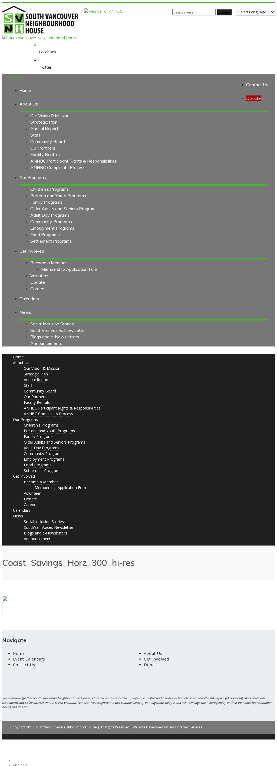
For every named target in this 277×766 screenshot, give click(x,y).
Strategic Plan (44, 122)
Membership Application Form (69, 269)
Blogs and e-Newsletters (54, 336)
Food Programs (45, 234)
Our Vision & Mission (50, 115)
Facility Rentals (45, 154)
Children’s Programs (49, 189)
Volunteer (39, 275)
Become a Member (48, 262)
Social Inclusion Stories (52, 323)
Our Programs (32, 177)
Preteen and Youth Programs (58, 195)
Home (25, 90)
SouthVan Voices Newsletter (58, 330)
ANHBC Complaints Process (57, 167)
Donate (37, 282)
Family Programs (46, 202)
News (25, 312)
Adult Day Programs (50, 215)
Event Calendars (29, 659)
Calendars (29, 298)
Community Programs (51, 221)
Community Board (47, 141)
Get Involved (31, 251)
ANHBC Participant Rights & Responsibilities (73, 161)
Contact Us (257, 84)
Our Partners (42, 148)
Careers (37, 288)
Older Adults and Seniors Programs (64, 208)
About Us (28, 104)
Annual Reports (45, 128)
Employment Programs (52, 228)
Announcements (46, 343)
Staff (35, 135)
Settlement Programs (51, 241)
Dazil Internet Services (185, 727)
